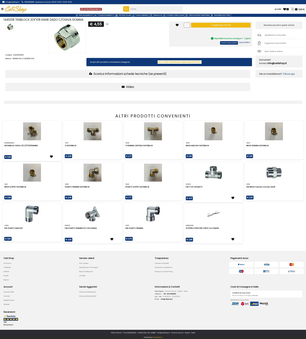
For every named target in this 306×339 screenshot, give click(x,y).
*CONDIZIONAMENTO (105, 15)
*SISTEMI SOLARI (124, 15)
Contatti (82, 275)
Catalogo (7, 267)
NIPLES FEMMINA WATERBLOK (257, 145)
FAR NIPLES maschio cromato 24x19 (260, 187)
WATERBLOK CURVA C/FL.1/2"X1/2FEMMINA (21, 145)
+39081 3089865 (169, 294)
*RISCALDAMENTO (85, 15)
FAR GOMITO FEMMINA (134, 228)
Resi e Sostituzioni (86, 271)
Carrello (7, 296)
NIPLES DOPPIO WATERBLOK (15, 187)
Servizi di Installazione (87, 292)
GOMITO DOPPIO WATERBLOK (137, 187)
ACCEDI (278, 9)
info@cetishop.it (12, 2)
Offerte (6, 271)
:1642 (248, 143)
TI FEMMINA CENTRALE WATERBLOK (139, 145)
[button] (126, 9)
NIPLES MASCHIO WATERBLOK (197, 145)
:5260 (6, 225)
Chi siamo (7, 263)
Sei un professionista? (87, 296)
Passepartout (157, 337)
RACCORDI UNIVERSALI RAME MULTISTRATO (180, 62)
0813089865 (29, 2)
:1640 (188, 143)
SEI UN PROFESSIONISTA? (91, 9)
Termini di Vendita (162, 263)
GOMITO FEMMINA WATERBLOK (77, 187)
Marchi (6, 280)
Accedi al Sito (9, 292)
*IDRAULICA (157, 15)
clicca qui (255, 295)
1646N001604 (9, 143)
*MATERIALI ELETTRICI (221, 15)
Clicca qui (289, 74)
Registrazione (9, 300)
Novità (6, 275)
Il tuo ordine (83, 263)
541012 (188, 184)
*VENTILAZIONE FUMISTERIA (198, 15)
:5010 (248, 184)
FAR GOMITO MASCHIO (13, 228)
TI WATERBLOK (70, 145)
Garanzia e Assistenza (163, 267)
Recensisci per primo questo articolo (279, 25)
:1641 (6, 184)
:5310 (127, 225)
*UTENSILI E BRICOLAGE (175, 15)
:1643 (127, 184)
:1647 (66, 143)
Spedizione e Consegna (88, 267)
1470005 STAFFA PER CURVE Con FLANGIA (202, 228)
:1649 (127, 143)
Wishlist (6, 304)
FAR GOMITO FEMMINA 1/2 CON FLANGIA (81, 228)
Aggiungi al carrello (222, 25)
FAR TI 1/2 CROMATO (194, 187)
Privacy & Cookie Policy (164, 271)
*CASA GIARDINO (142, 15)
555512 (67, 225)
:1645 (67, 184)
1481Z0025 (190, 225)
